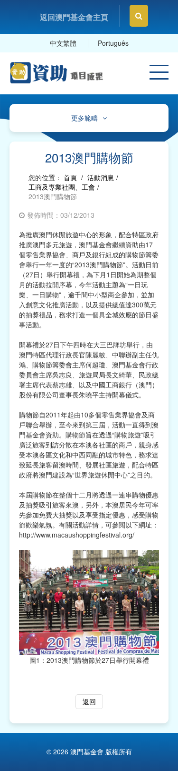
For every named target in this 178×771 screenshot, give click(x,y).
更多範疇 (84, 117)
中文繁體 (63, 43)
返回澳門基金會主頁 (74, 16)
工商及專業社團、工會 (61, 187)
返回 (89, 701)
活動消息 (100, 177)
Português (113, 43)
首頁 (70, 177)
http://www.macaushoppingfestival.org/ (76, 534)
